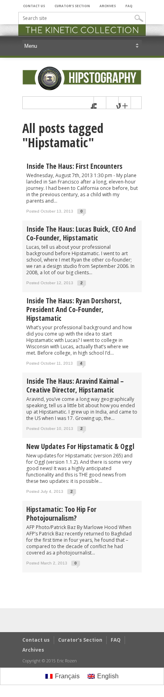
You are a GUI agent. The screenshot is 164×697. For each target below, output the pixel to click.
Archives (108, 6)
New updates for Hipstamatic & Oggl (80, 446)
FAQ (129, 6)
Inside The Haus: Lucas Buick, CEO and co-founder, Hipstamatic (81, 233)
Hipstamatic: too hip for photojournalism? (61, 513)
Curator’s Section (72, 6)
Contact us (34, 6)
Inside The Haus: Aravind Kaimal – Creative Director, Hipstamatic (75, 385)
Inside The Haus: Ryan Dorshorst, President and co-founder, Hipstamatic (74, 309)
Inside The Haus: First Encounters (74, 166)
